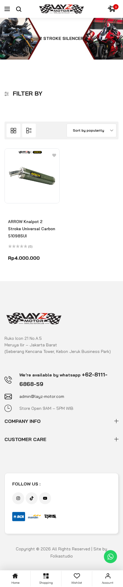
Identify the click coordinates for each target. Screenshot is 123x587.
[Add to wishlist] (54, 155)
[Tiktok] (32, 498)
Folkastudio (61, 556)
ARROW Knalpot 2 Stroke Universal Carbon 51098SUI (31, 228)
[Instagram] (18, 498)
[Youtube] (45, 498)
